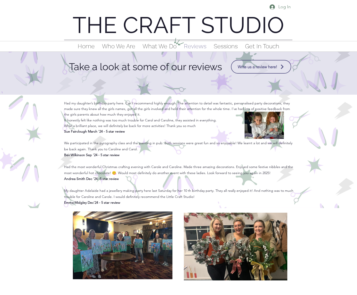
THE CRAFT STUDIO (178, 25)
